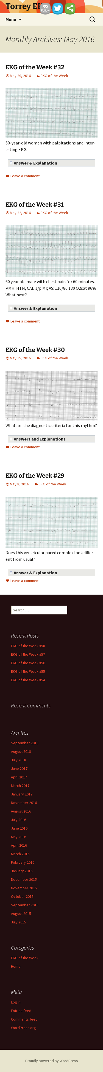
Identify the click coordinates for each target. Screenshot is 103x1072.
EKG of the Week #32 (34, 67)
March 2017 (20, 785)
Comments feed (24, 1019)
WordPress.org (23, 1027)
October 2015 (22, 896)
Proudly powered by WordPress (51, 1060)
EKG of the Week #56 (28, 662)
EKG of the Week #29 (34, 475)
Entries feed (21, 1010)
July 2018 (18, 759)
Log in (16, 1002)
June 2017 (19, 768)
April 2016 (19, 845)
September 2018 (24, 742)
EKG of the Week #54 (28, 679)
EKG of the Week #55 (28, 671)
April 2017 (19, 777)
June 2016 (19, 828)
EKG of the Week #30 (35, 350)
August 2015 (21, 913)
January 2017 (21, 794)
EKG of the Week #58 (28, 645)
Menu (10, 19)
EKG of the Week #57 (28, 654)
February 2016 (22, 862)
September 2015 (24, 905)
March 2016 (20, 853)
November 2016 (24, 802)
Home (16, 966)
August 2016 (21, 811)
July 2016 (18, 819)
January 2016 (21, 870)
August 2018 (21, 751)
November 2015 (24, 887)
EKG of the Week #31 (34, 204)
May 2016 (18, 836)
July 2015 (18, 922)
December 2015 (24, 879)
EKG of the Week (54, 75)
